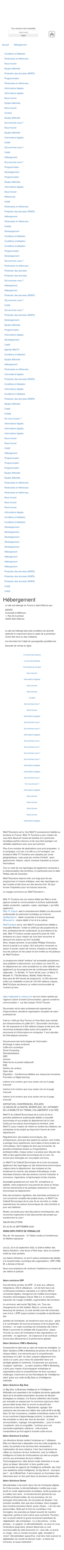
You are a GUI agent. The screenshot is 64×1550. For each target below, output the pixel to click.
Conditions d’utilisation (14, 53)
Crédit (7, 142)
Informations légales (14, 88)
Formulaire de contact (32, 667)
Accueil (5, 44)
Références (9, 196)
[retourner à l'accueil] (32, 9)
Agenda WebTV (11, 349)
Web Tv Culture (10, 911)
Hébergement (20, 44)
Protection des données (15, 270)
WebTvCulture (9, 924)
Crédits (7, 226)
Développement (11, 171)
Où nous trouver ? (13, 418)
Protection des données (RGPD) (19, 73)
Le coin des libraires (32, 661)
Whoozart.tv (9, 920)
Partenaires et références (16, 58)
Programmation (11, 78)
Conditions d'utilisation (14, 245)
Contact (8, 112)
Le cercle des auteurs (32, 654)
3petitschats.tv (10, 917)
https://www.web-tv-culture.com (18, 996)
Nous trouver (10, 63)
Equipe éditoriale (12, 68)
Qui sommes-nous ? (14, 122)
